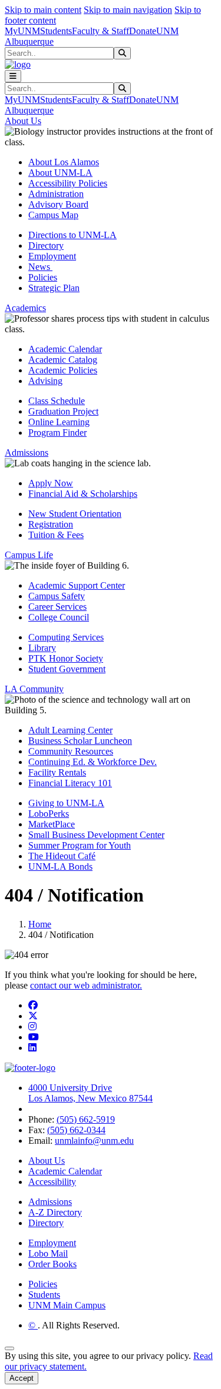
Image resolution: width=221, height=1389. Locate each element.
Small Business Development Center (96, 835)
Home (39, 924)
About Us (46, 1161)
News (40, 267)
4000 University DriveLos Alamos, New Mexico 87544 (90, 1093)
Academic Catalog (62, 360)
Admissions (50, 1202)
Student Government (66, 669)
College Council (58, 617)
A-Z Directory (55, 1212)
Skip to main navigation (128, 10)
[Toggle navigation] (13, 76)
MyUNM (22, 31)
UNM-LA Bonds (60, 867)
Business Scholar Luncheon (80, 741)
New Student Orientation (74, 514)
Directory (46, 246)
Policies (42, 277)
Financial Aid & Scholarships (82, 494)
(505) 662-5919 (86, 1119)
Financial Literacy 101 (70, 783)
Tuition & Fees (56, 535)
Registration (50, 524)
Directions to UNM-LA (72, 235)
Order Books (52, 1264)
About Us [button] (23, 121)
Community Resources (70, 751)
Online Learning (59, 422)
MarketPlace (51, 824)
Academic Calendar (65, 349)
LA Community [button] (34, 689)
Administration (56, 194)
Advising (45, 381)
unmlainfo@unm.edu (94, 1141)
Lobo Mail (48, 1253)
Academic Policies (62, 370)
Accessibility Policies (67, 183)
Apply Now (50, 483)
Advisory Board (58, 204)
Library (42, 648)
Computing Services (66, 637)
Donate (142, 31)
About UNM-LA (60, 173)
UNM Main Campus (66, 1305)
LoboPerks (48, 814)
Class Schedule (56, 401)
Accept (21, 1378)
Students (56, 31)
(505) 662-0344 (76, 1130)
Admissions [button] (26, 453)
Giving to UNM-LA (66, 803)
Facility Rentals (57, 772)
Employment (52, 256)
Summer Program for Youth (79, 845)
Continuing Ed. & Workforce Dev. (92, 762)
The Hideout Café (61, 856)
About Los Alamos (63, 162)
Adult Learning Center (70, 730)
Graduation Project (63, 411)
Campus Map (53, 215)
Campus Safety (56, 596)
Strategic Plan (54, 288)
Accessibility (52, 1182)
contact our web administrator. (86, 985)
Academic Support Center (76, 585)
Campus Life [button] (29, 555)
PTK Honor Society (65, 658)
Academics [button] (25, 308)
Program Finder (57, 433)
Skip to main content (43, 10)
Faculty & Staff (100, 31)
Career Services (57, 607)
